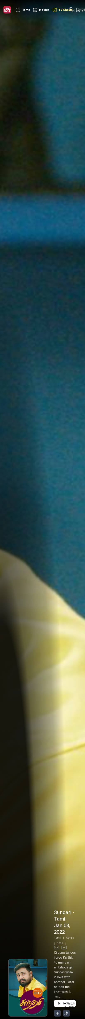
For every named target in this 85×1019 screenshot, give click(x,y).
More (57, 997)
